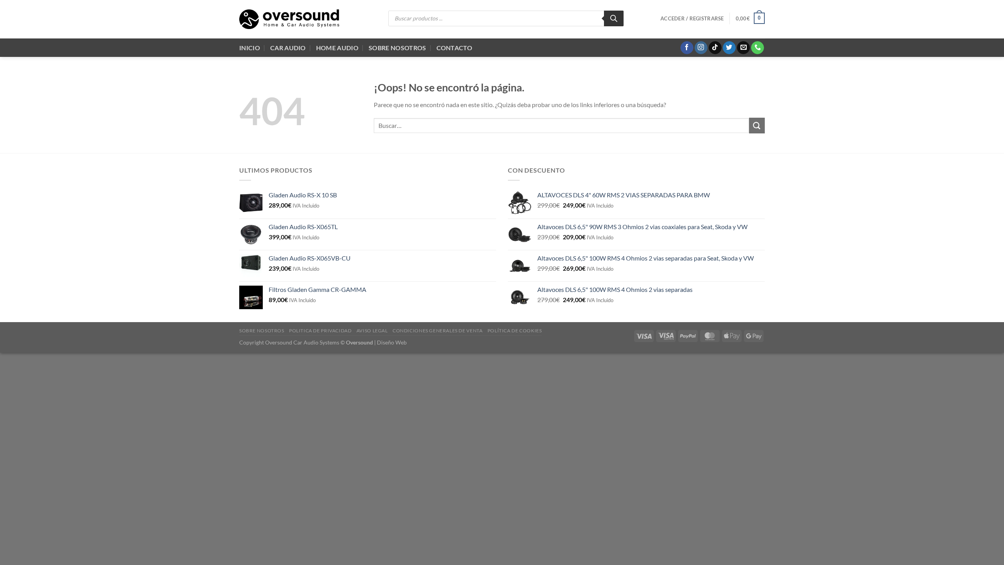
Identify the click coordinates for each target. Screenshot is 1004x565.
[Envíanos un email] (743, 48)
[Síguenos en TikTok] (715, 48)
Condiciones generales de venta (437, 331)
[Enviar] (757, 125)
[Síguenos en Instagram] (701, 48)
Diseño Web (392, 342)
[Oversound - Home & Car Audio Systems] (289, 19)
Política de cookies (514, 331)
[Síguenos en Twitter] (729, 48)
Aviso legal (372, 331)
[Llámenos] (757, 48)
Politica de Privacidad (320, 331)
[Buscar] (614, 18)
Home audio (337, 47)
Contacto (455, 47)
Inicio (249, 47)
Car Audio (288, 47)
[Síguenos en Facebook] (686, 48)
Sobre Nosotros (397, 47)
